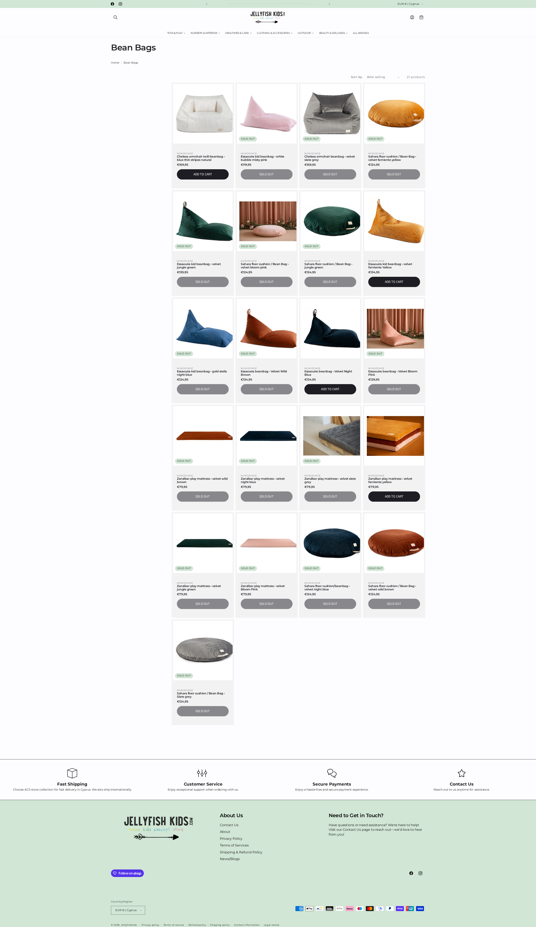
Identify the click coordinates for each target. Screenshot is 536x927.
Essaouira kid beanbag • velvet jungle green (199, 265)
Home (115, 62)
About (225, 832)
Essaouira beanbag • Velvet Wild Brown (264, 373)
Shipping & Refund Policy (241, 852)
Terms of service (174, 924)
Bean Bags (131, 62)
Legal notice (272, 924)
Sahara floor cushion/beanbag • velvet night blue (327, 587)
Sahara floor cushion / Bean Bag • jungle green (328, 265)
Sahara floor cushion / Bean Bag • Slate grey (201, 695)
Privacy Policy (231, 839)
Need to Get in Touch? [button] (356, 815)
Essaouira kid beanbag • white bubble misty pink (262, 158)
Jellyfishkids (129, 924)
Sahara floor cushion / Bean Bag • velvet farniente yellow (392, 158)
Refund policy (197, 924)
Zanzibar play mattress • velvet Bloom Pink (263, 587)
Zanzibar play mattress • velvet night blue (263, 480)
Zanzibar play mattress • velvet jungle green (199, 587)
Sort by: (357, 77)
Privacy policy (150, 924)
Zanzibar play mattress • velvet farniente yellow (390, 480)
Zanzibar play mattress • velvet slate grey (330, 480)
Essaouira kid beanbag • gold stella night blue (202, 373)
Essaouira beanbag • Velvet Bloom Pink (392, 373)
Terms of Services (234, 845)
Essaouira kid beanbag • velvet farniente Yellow (390, 265)
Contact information (247, 924)
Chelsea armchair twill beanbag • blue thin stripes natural (201, 158)
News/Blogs (230, 859)
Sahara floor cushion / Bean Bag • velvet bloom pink (265, 265)
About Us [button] (231, 815)
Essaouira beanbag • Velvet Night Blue (328, 373)
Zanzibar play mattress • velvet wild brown (202, 480)
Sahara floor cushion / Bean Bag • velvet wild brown (392, 587)
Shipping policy (220, 924)
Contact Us (229, 825)
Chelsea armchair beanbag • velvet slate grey (329, 158)
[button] (115, 17)
